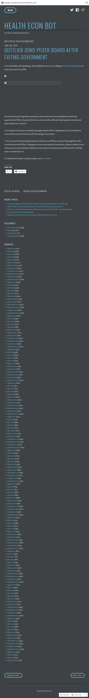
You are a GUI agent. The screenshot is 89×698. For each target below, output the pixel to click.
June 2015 (10, 624)
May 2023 (10, 358)
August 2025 (11, 282)
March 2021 (11, 431)
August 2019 (11, 484)
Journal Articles (12, 228)
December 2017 (13, 540)
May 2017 (10, 560)
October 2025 (12, 277)
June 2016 (10, 590)
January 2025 (12, 302)
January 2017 (11, 571)
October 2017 (12, 545)
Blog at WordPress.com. (44, 691)
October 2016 (12, 579)
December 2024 (13, 305)
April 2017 (10, 562)
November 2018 (13, 509)
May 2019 (10, 492)
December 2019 (13, 473)
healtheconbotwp (25, 41)
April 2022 (10, 394)
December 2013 (13, 660)
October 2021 (12, 411)
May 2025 (10, 291)
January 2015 (11, 638)
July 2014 (10, 655)
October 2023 (12, 344)
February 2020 (12, 467)
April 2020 (11, 461)
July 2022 (10, 386)
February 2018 (12, 534)
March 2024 (11, 330)
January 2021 (11, 436)
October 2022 (12, 377)
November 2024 (13, 307)
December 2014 (13, 641)
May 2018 (10, 526)
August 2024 (11, 316)
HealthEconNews (39, 191)
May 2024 (10, 324)
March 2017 (11, 565)
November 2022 (13, 375)
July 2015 (10, 621)
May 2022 (10, 391)
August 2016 (11, 585)
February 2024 (12, 333)
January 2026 (12, 268)
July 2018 (10, 520)
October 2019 (12, 478)
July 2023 (10, 352)
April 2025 (10, 293)
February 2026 (12, 265)
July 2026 (10, 251)
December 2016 (13, 574)
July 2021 (10, 419)
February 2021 (12, 433)
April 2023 (10, 361)
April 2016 (10, 596)
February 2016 (12, 602)
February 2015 (12, 635)
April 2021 (10, 428)
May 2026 (10, 257)
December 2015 (13, 607)
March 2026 (11, 263)
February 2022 (12, 400)
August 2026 (11, 249)
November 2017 (13, 543)
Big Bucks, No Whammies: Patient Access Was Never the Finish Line (32, 215)
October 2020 (12, 445)
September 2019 (13, 481)
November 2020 (13, 442)
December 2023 (13, 338)
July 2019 (10, 487)
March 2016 (11, 599)
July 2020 (10, 453)
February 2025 (12, 299)
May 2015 (10, 627)
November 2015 (13, 610)
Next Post (76, 675)
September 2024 (13, 313)
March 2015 (11, 632)
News (17, 191)
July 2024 (10, 319)
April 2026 (11, 260)
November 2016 (13, 576)
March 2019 (11, 498)
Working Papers (13, 236)
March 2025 (11, 296)
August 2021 (11, 417)
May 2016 (10, 593)
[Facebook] (77, 10)
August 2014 (11, 652)
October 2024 (12, 310)
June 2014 (10, 658)
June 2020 (10, 456)
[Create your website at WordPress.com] (44, 2)
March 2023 (11, 363)
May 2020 (10, 459)
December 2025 (13, 271)
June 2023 (10, 355)
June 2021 (10, 422)
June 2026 (10, 254)
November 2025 (13, 274)
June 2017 (10, 557)
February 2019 (12, 501)
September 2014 (13, 649)
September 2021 (13, 414)
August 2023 (11, 349)
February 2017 (12, 568)
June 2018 (10, 523)
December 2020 (13, 439)
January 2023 (11, 369)
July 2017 (10, 554)
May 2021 (10, 425)
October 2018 (12, 512)
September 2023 (13, 347)
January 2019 (12, 503)
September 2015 (13, 616)
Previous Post (12, 675)
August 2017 (11, 551)
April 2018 (10, 529)
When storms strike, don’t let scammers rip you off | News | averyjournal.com (35, 207)
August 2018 (11, 517)
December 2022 (13, 372)
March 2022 (11, 397)
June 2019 (10, 489)
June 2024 (10, 321)
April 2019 (10, 495)
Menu (10, 10)
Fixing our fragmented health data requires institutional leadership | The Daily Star (37, 204)
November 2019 (13, 475)
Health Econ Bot (30, 25)
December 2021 (13, 405)
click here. (46, 158)
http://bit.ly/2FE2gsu (72, 66)
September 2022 (13, 380)
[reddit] (83, 10)
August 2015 (11, 618)
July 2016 (10, 588)
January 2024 (12, 335)
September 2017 (13, 548)
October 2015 (12, 613)
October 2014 (12, 646)
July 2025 (10, 285)
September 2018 (13, 515)
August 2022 (11, 383)
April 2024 (11, 327)
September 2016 (13, 582)
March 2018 (11, 531)
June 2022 (10, 389)
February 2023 (12, 366)
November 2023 (13, 341)
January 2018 (12, 537)
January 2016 (12, 604)
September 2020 (13, 447)
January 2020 (12, 470)
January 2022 (12, 403)
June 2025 (10, 288)
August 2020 (11, 450)
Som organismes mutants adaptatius (20, 212)
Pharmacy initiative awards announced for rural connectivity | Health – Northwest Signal (39, 209)
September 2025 (13, 279)
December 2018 (13, 506)
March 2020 (11, 464)
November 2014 (13, 644)
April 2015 (10, 630)
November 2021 (13, 408)
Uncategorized (12, 233)
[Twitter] (72, 10)
